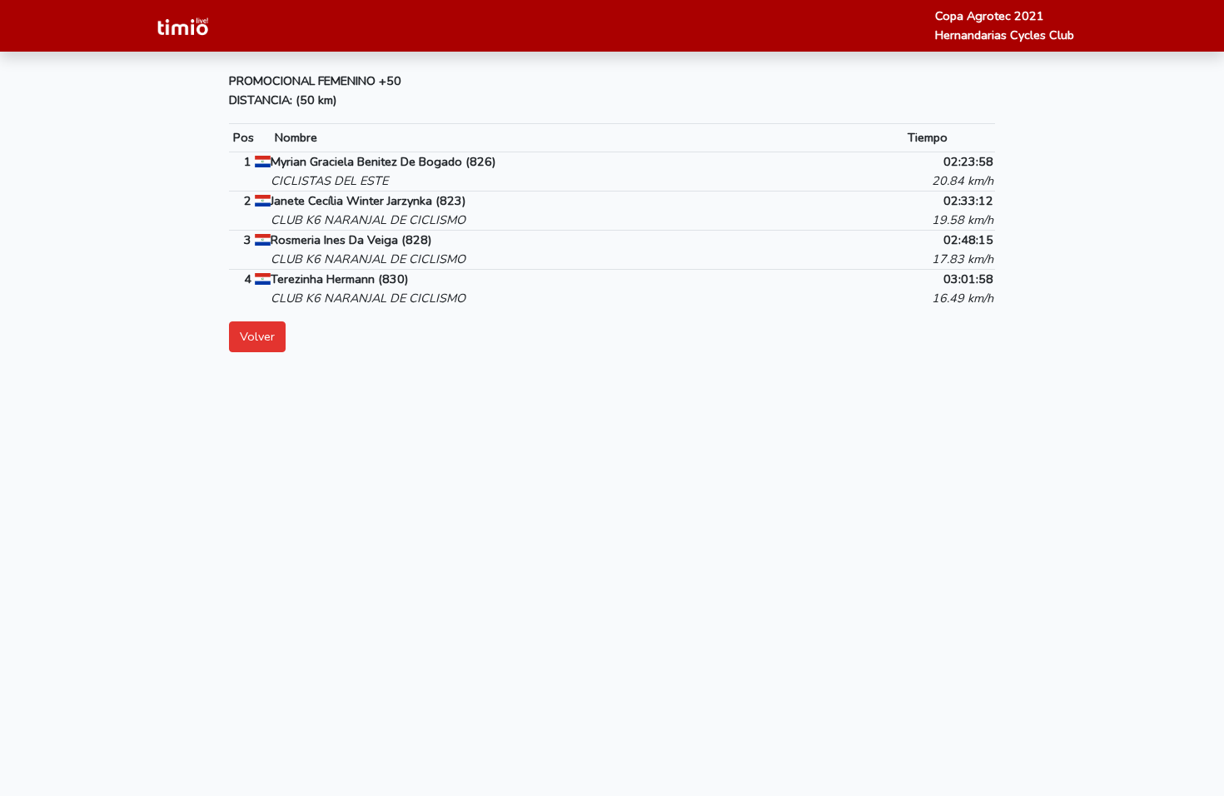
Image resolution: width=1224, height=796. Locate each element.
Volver (257, 336)
